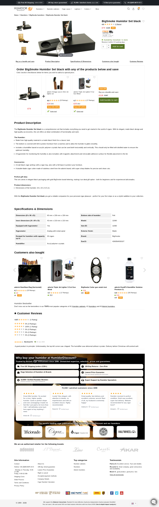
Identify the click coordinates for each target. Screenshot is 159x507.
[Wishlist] (143, 10)
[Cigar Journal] (55, 431)
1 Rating (118, 24)
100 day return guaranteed (57, 2)
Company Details (43, 479)
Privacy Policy (19, 486)
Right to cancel (43, 473)
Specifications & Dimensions (80, 61)
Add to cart (118, 46)
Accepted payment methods (47, 476)
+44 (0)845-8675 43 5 (134, 2)
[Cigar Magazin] (103, 431)
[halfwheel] (127, 431)
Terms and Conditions (21, 482)
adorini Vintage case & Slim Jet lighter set (58, 93)
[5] (113, 24)
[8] (56, 100)
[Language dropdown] (133, 503)
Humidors (92, 306)
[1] (105, 24)
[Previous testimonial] (19, 403)
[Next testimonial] (140, 403)
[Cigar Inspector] (79, 431)
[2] (107, 24)
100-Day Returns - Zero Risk (96, 366)
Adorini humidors (108, 306)
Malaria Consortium (59, 502)
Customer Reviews (136, 61)
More (97, 9)
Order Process (19, 479)
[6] (54, 100)
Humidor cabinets (78, 306)
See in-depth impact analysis (106, 504)
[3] (109, 24)
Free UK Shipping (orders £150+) (34, 366)
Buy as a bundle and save (25, 61)
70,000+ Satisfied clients (86, 2)
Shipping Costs (19, 476)
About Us (41, 464)
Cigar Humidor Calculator (46, 482)
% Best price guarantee (112, 2)
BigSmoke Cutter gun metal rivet (94, 287)
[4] (111, 24)
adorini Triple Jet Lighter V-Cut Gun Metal (84, 93)
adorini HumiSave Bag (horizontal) (27, 287)
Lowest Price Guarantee (94, 372)
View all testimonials (117, 475)
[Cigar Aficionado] (32, 431)
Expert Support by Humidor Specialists (100, 380)
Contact (17, 464)
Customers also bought (110, 61)
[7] (55, 100)
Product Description (52, 61)
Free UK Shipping (32, 2)
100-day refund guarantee (46, 467)
